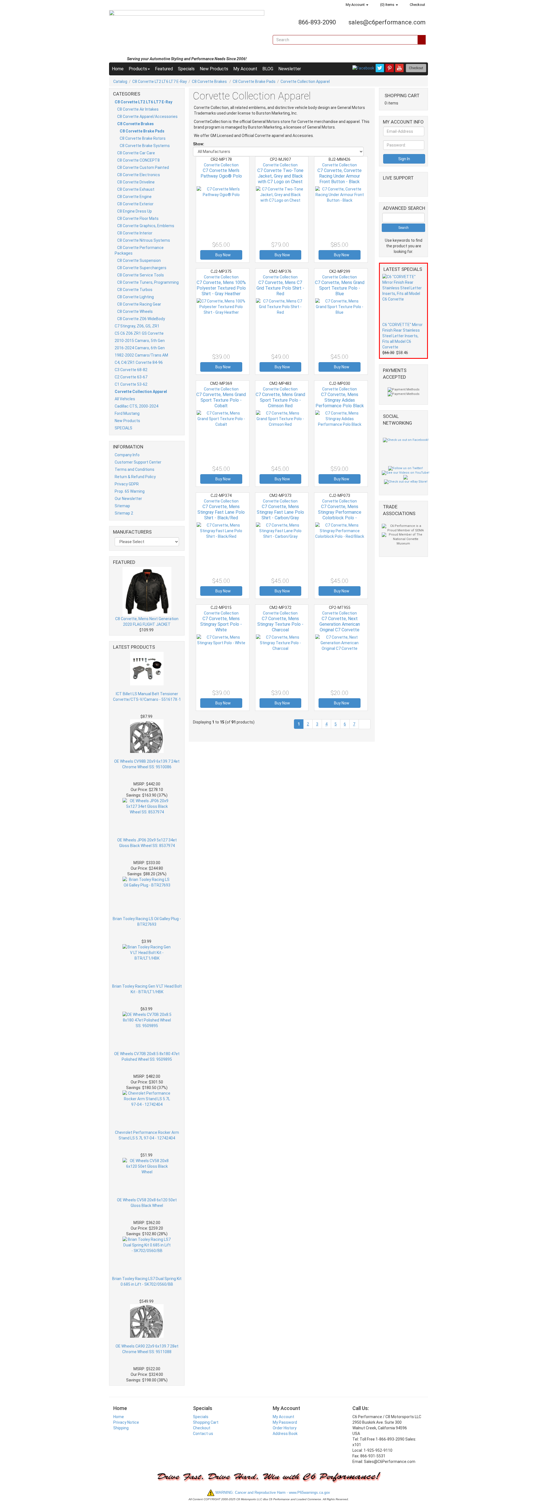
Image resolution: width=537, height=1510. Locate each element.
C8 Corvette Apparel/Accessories (147, 116)
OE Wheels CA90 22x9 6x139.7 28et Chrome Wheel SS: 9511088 (147, 1349)
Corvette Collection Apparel (305, 81)
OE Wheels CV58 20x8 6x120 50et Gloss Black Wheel (147, 1203)
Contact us (203, 1433)
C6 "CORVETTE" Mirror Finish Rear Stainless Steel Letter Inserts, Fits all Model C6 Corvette (402, 335)
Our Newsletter (128, 498)
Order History (284, 1428)
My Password (285, 1422)
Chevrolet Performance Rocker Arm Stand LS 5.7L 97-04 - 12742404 (147, 1135)
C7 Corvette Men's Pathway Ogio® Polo (221, 173)
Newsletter (289, 68)
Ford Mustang (127, 413)
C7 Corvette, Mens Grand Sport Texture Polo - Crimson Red (280, 400)
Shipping (121, 1428)
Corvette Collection (221, 165)
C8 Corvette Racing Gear (139, 304)
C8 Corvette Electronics (138, 175)
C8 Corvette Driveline (136, 182)
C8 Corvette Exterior (135, 204)
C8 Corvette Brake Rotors (143, 138)
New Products (214, 68)
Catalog (120, 81)
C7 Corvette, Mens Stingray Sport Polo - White (221, 624)
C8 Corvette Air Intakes (138, 109)
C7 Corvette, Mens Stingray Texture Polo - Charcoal (280, 624)
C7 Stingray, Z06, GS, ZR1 (137, 326)
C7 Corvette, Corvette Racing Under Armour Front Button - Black (339, 176)
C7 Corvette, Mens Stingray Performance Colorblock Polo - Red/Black (339, 515)
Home (118, 68)
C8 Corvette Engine (134, 196)
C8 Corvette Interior (134, 233)
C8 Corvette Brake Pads (254, 81)
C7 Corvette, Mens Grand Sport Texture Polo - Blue (339, 288)
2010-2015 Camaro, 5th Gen (140, 340)
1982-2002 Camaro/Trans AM (141, 355)
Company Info (127, 455)
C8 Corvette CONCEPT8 (138, 160)
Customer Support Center (138, 462)
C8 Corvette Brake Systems (145, 145)
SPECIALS (123, 428)
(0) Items (387, 5)
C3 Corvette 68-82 (131, 369)
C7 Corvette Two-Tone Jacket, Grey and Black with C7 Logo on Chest (280, 176)
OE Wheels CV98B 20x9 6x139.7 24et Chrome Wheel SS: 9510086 (147, 764)
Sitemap (122, 506)
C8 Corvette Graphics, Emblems (145, 226)
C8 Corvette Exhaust (135, 189)
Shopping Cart (205, 1422)
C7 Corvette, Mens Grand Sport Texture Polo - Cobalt (221, 400)
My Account (355, 5)
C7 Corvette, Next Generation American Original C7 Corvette (339, 624)
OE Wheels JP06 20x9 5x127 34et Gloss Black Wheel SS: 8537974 (147, 843)
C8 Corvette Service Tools (140, 275)
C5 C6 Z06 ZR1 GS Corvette (139, 333)
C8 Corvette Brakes (210, 81)
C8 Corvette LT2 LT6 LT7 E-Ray (159, 81)
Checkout (417, 5)
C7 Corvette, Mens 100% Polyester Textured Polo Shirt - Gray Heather (221, 288)
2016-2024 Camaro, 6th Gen (140, 348)
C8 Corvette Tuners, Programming (148, 282)
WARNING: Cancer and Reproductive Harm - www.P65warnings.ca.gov (272, 1492)
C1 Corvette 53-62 (131, 384)
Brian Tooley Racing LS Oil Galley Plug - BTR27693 (147, 921)
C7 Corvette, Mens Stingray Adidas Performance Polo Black (339, 400)
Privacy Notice (126, 1422)
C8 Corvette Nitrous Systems (143, 240)
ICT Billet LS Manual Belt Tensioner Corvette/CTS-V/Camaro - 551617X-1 (147, 697)
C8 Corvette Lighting (135, 297)
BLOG (267, 68)
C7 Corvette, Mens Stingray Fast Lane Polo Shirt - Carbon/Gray (280, 512)
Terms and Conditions (134, 469)
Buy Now (223, 255)
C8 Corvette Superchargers (141, 268)
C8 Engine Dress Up (134, 211)
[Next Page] (365, 724)
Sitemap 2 (124, 513)
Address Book (285, 1433)
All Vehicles (125, 399)
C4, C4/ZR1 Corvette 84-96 (139, 362)
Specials (186, 68)
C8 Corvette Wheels (135, 311)
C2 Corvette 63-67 (131, 377)
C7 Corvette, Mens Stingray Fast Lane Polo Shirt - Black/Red (221, 512)
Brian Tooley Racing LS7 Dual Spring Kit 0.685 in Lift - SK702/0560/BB (147, 1281)
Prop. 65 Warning (130, 491)
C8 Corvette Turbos (134, 289)
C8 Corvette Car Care (136, 153)
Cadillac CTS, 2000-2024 (136, 406)
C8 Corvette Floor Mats (138, 218)
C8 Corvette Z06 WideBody (141, 319)
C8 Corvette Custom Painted (143, 167)
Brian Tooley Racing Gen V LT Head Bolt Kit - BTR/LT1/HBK (147, 989)
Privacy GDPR (127, 484)
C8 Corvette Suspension (139, 260)
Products (138, 68)
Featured (164, 68)
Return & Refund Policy (135, 476)
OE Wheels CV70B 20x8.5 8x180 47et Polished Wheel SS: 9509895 (147, 1056)
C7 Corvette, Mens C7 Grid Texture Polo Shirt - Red (280, 288)
